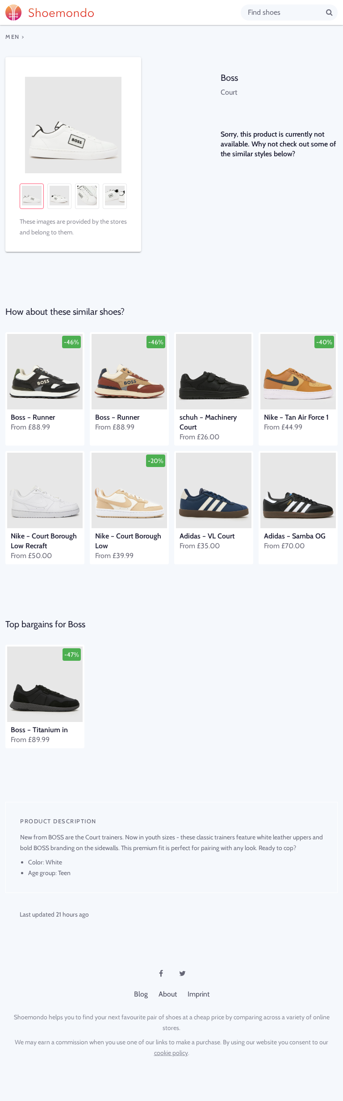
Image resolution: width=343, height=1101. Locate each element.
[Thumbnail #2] (59, 196)
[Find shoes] (329, 12)
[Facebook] (161, 973)
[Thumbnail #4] (115, 196)
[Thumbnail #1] (32, 196)
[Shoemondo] (123, 12)
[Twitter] (182, 973)
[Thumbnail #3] (87, 196)
